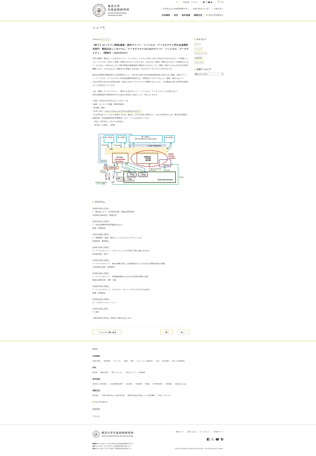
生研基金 (169, 384)
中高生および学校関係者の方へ (176, 9)
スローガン (117, 361)
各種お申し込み (180, 384)
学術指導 (139, 384)
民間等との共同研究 (100, 384)
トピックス (199, 62)
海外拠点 (96, 395)
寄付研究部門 (158, 384)
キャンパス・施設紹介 (145, 361)
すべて (197, 44)
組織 (126, 361)
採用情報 (186, 2)
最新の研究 (104, 372)
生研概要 (166, 15)
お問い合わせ (191, 432)
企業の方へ (218, 9)
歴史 (132, 361)
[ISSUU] (211, 2)
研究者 (95, 372)
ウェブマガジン (215, 15)
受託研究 (129, 384)
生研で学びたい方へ (201, 9)
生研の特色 (97, 361)
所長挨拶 (107, 361)
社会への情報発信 (178, 361)
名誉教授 (142, 372)
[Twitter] (206, 2)
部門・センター (117, 372)
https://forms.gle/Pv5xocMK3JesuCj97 (122, 111)
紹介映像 (165, 361)
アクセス (194, 2)
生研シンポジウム (164, 395)
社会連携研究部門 (116, 384)
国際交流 (198, 15)
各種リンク (180, 432)
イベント (198, 49)
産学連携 (186, 15)
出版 (157, 361)
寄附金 (147, 384)
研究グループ (131, 372)
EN (222, 2)
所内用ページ (218, 432)
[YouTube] (209, 2)
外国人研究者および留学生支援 (113, 395)
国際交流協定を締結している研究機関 (141, 395)
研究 (176, 15)
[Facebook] (204, 2)
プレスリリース (200, 53)
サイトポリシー (205, 432)
